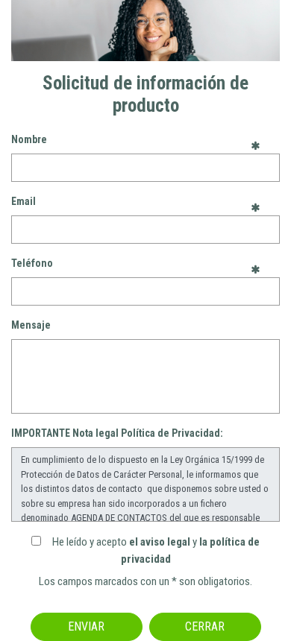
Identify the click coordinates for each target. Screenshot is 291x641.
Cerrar (205, 626)
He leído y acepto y (156, 550)
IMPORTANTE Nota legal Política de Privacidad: (117, 433)
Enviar (86, 626)
